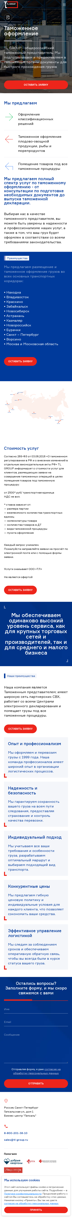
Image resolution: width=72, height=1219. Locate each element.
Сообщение (12, 1034)
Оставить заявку (36, 84)
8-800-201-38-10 (15, 1133)
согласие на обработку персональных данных (31, 1203)
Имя (6, 1009)
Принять (36, 1209)
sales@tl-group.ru (16, 1139)
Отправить (36, 1083)
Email (7, 1022)
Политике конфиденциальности (23, 1193)
